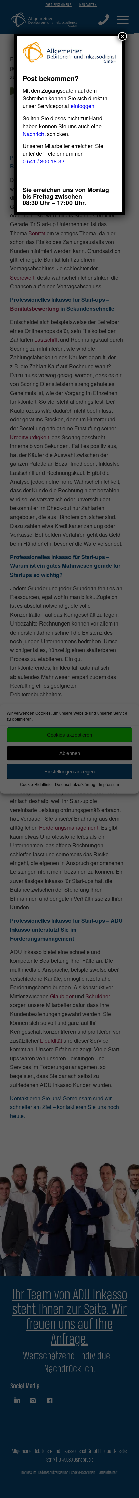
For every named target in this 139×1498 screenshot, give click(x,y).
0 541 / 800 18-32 (43, 161)
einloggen (82, 106)
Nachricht (34, 134)
